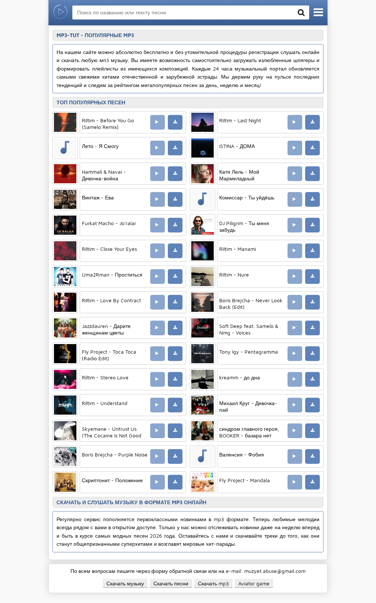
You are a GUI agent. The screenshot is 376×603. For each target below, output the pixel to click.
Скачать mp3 (213, 583)
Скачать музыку (125, 583)
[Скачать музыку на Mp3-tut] (60, 13)
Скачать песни (170, 583)
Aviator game (254, 583)
